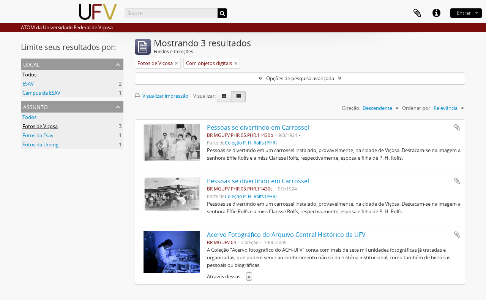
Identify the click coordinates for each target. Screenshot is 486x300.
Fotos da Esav (38, 135)
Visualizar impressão (164, 95)
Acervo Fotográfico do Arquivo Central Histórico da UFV (286, 234)
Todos (29, 74)
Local (31, 64)
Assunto (35, 106)
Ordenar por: (416, 108)
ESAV (28, 83)
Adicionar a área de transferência (457, 127)
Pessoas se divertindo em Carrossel (258, 127)
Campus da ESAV (41, 92)
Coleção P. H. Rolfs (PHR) (251, 143)
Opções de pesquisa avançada (300, 78)
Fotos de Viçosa (40, 126)
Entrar (464, 13)
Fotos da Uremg (40, 144)
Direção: (351, 108)
